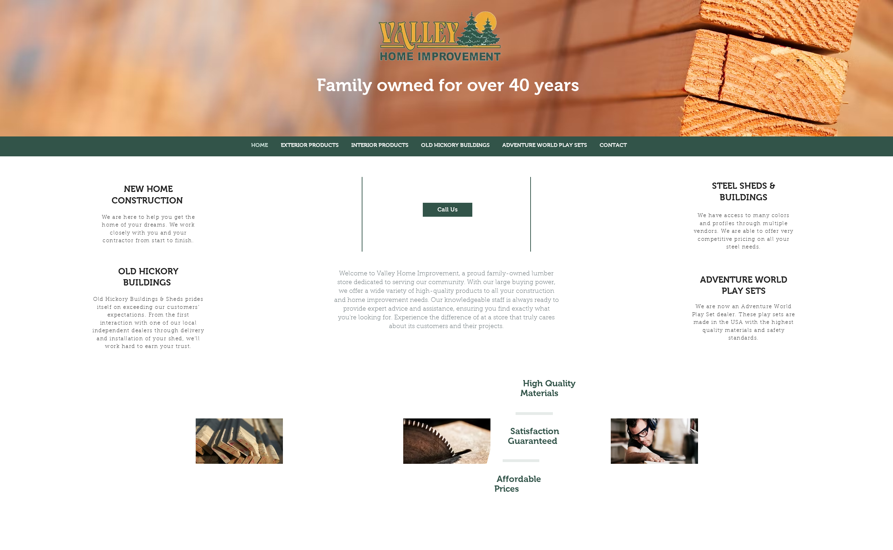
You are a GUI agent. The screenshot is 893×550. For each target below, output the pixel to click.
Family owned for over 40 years (448, 85)
